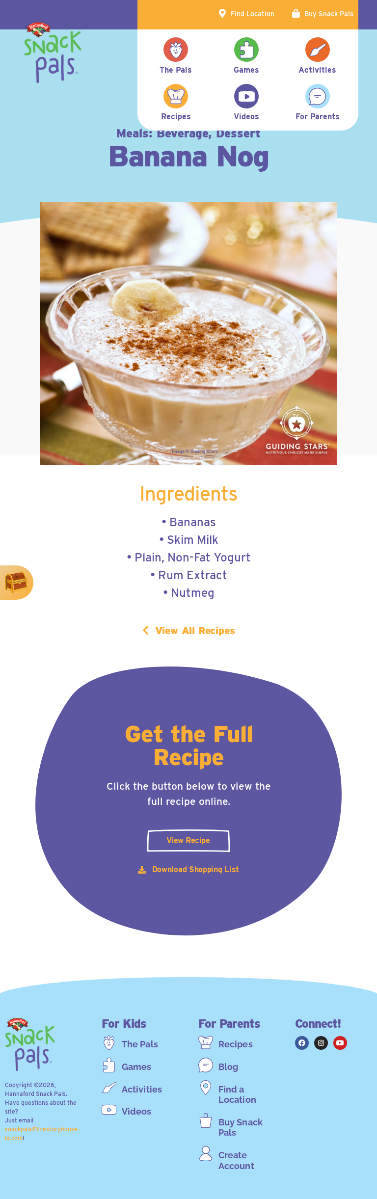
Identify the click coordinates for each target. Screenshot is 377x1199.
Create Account (236, 1160)
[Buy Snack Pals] (205, 1120)
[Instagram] (321, 1043)
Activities (142, 1089)
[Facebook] (302, 1043)
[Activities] (109, 1087)
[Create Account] (205, 1153)
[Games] (109, 1065)
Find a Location (237, 1094)
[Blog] (205, 1065)
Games (137, 1067)
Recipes (235, 1044)
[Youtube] (340, 1043)
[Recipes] (205, 1042)
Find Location (252, 14)
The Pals (140, 1044)
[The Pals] (109, 1042)
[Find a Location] (205, 1087)
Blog (228, 1067)
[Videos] (109, 1109)
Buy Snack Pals (328, 14)
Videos (137, 1111)
